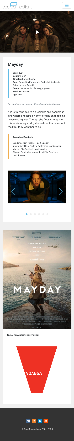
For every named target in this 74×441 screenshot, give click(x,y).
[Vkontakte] (28, 420)
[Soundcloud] (45, 420)
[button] (27, 214)
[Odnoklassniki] (34, 420)
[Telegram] (40, 420)
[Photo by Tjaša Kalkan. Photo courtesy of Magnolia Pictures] (37, 187)
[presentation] (13, 191)
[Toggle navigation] (66, 5)
